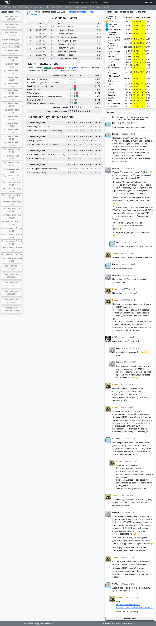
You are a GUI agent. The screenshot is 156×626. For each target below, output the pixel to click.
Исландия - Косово (66, 30)
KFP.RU (110, 21)
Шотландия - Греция (67, 41)
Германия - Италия (66, 44)
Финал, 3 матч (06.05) (11, 40)
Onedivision (112, 95)
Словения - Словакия (67, 37)
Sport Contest (113, 59)
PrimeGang (112, 106)
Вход (149, 2)
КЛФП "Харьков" (114, 29)
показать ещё (130, 619)
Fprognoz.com (113, 54)
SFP (109, 87)
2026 (143, 17)
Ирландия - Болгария (67, 58)
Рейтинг (94, 2)
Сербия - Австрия (65, 34)
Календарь (32, 14)
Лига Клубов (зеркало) (76, 7)
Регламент (74, 2)
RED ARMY (112, 84)
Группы (91, 12)
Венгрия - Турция (65, 27)
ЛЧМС (110, 101)
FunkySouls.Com (114, 103)
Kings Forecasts (114, 51)
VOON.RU (111, 89)
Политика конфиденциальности (38, 623)
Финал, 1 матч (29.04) (11, 47)
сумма (147, 17)
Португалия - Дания (66, 48)
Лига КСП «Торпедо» (22, 7)
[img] (136, 123)
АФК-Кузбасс (113, 68)
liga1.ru (111, 92)
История (84, 2)
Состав (82, 12)
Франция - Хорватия (67, 51)
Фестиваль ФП (42, 7)
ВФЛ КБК (111, 65)
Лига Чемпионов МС (99, 7)
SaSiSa (111, 98)
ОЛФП (110, 62)
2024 (125, 17)
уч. (133, 17)
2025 (130, 17)
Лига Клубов (57, 7)
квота (153, 17)
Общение (104, 2)
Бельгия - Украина (66, 55)
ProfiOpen (6, 7)
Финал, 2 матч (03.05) (11, 43)
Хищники (111, 43)
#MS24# (111, 57)
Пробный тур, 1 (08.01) (11, 254)
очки (137, 17)
